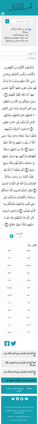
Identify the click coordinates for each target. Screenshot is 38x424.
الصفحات (19, 233)
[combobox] (19, 53)
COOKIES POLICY (11, 410)
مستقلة (25, 32)
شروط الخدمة (11, 416)
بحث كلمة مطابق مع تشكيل (16, 37)
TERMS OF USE (19, 412)
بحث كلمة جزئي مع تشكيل (16, 40)
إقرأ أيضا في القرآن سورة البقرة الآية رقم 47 (20, 354)
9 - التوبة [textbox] (31, 53)
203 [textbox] (19, 236)
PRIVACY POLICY (25, 410)
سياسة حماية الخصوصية (24, 416)
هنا (7, 380)
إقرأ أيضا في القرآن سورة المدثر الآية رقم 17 (20, 372)
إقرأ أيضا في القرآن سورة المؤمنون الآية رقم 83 (20, 363)
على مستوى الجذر (20, 34)
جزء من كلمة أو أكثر (19, 29)
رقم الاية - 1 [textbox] (30, 57)
